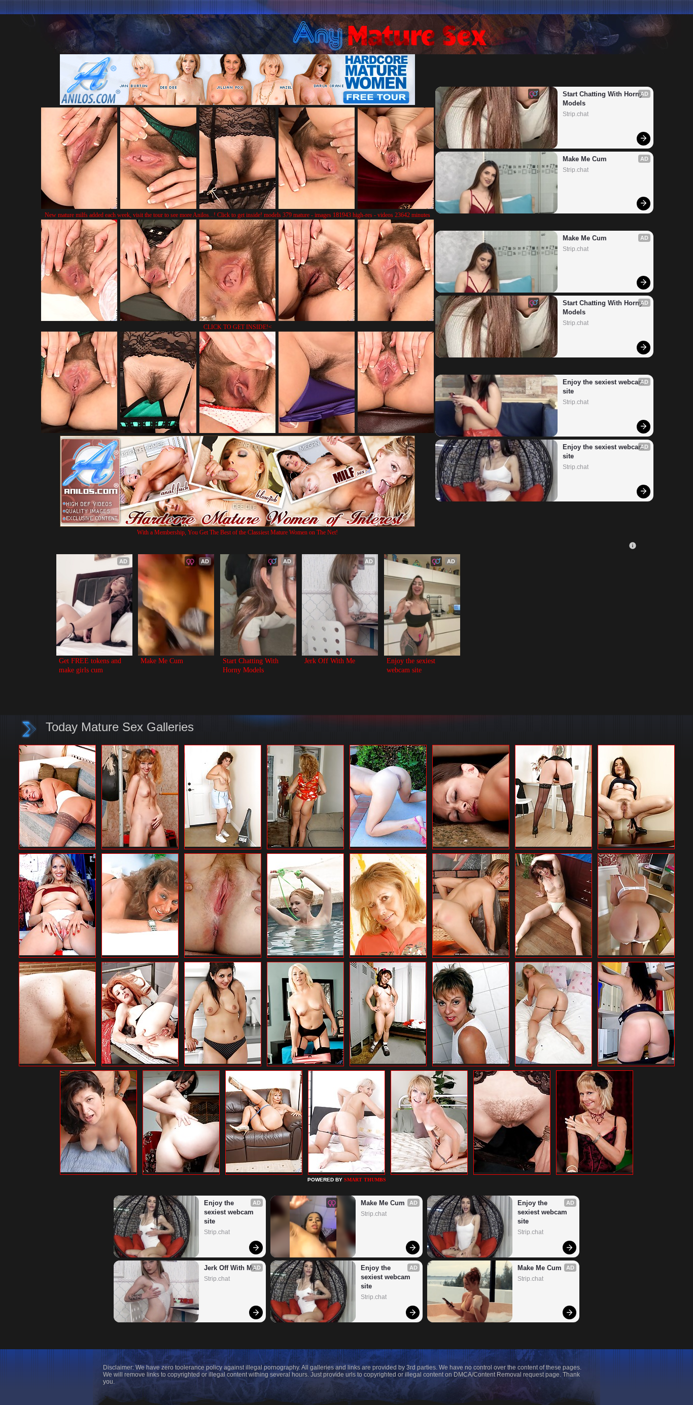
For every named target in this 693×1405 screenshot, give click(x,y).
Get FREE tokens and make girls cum (91, 665)
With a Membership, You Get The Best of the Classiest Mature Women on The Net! (237, 532)
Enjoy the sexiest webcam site (603, 386)
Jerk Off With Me (329, 661)
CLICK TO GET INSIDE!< (237, 327)
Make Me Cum (585, 159)
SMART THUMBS (365, 1179)
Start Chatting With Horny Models (603, 98)
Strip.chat (575, 114)
